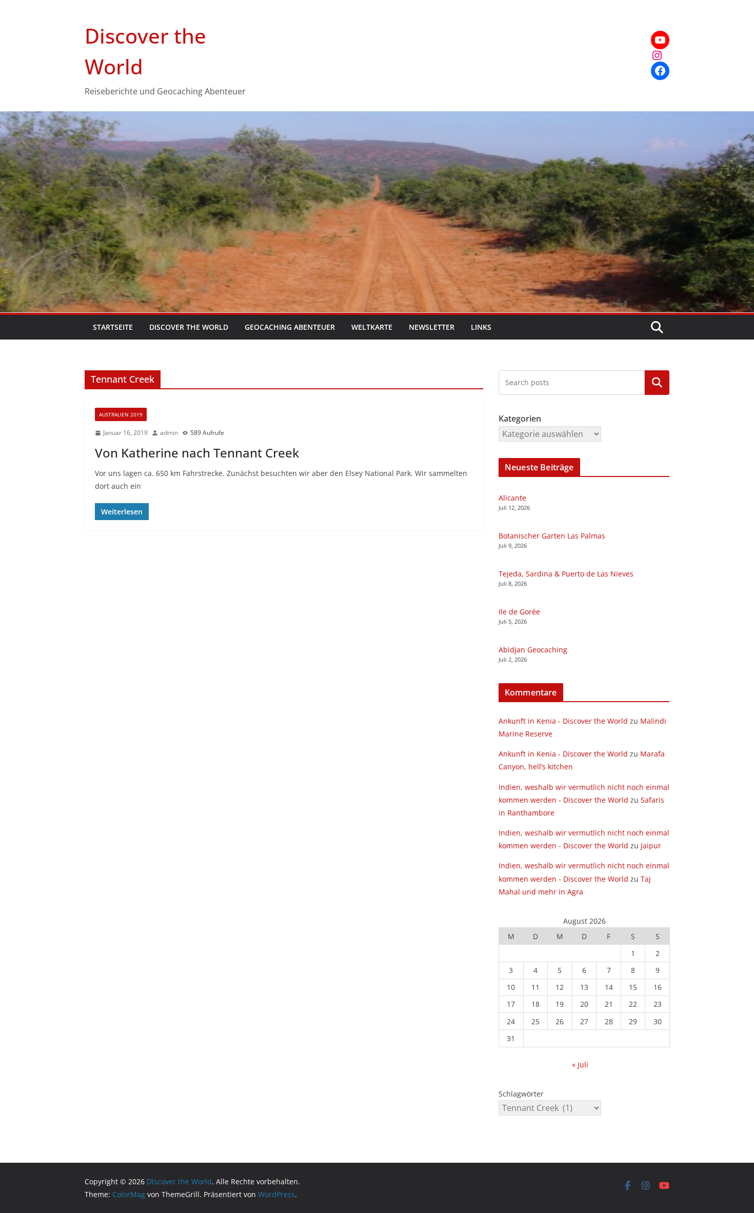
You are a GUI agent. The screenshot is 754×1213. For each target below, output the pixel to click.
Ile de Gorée (519, 612)
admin (169, 432)
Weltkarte (371, 327)
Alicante (512, 498)
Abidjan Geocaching (533, 649)
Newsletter (431, 327)
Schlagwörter (521, 1094)
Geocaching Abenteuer (290, 327)
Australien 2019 (121, 414)
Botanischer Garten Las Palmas (552, 536)
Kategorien (657, 382)
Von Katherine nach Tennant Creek (197, 452)
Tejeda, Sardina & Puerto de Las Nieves (566, 574)
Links (481, 327)
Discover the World (188, 327)
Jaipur (651, 845)
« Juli (580, 1064)
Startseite (113, 327)
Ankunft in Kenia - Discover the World (563, 721)
